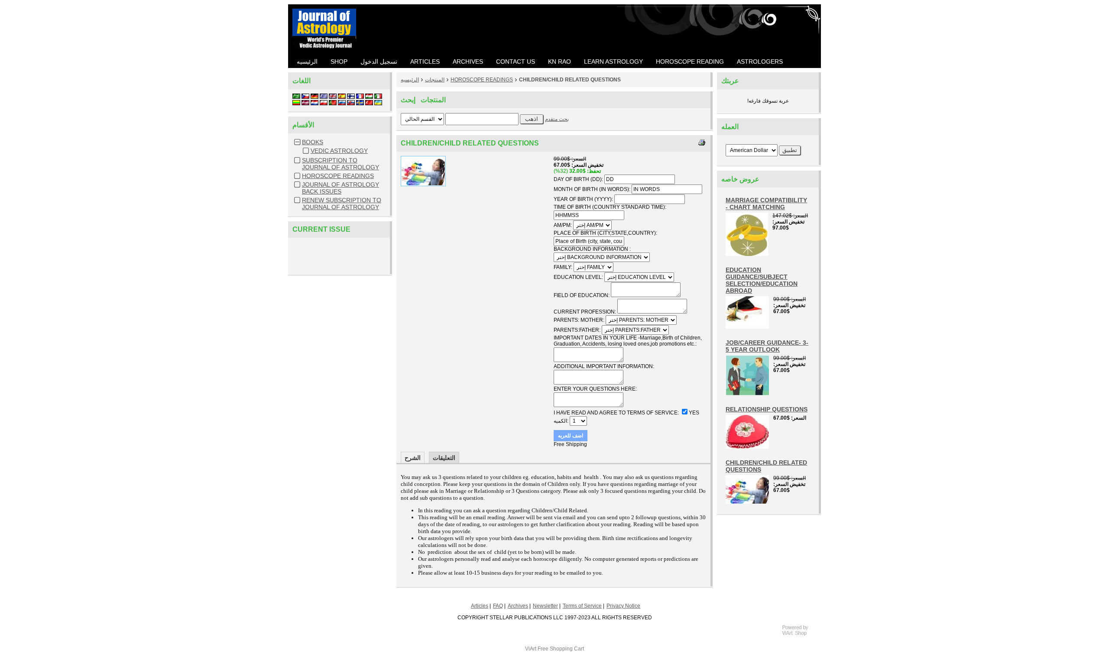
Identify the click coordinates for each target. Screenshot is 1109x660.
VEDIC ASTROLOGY (339, 150)
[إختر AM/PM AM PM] (592, 225)
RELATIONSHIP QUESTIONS (766, 409)
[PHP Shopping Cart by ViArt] (799, 634)
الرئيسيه (410, 80)
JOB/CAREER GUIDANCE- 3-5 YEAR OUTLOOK (767, 346)
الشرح (413, 457)
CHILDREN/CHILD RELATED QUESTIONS (570, 80)
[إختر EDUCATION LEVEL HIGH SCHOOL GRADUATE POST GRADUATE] (639, 277)
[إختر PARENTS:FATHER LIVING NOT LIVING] (635, 330)
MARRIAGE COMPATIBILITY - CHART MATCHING (766, 203)
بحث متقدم (557, 119)
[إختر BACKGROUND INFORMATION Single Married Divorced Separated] (602, 257)
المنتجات (434, 80)
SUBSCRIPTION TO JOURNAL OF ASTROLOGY (340, 164)
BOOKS (312, 142)
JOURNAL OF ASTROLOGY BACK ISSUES (340, 188)
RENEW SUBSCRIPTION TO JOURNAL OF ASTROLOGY (341, 203)
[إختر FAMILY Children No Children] (593, 267)
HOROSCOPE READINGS (338, 175)
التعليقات (444, 457)
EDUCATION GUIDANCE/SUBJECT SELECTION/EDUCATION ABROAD (762, 280)
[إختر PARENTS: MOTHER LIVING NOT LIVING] (641, 320)
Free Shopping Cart (561, 649)
